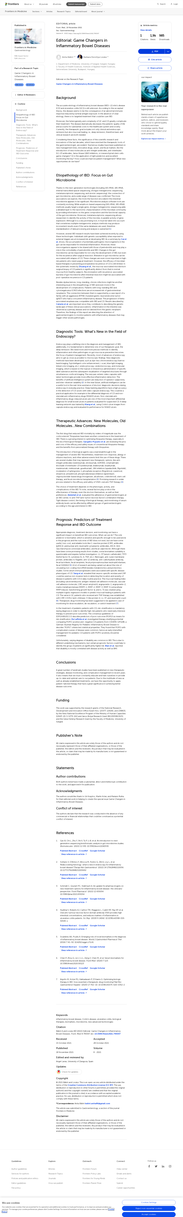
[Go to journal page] (28, 36)
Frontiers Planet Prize (92, 1183)
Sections (35, 11)
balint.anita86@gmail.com (97, 1103)
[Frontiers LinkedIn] (163, 1166)
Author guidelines (19, 1169)
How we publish (55, 1183)
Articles (49, 11)
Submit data (95, 4)
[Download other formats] (168, 51)
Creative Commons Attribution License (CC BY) (90, 1085)
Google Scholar (97, 851)
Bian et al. (110, 646)
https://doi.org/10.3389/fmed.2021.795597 (84, 33)
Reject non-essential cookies (149, 1208)
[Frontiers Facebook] (149, 1166)
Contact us (122, 1178)
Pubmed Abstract (68, 851)
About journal (96, 11)
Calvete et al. (62, 304)
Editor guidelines (18, 1183)
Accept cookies (149, 1214)
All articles (57, 4)
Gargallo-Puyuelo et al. (94, 442)
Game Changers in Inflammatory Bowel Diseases (79, 84)
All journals (43, 4)
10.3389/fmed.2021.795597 (107, 1034)
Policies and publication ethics (24, 1178)
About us (28, 4)
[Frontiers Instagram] (170, 1166)
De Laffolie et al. (79, 619)
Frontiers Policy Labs (92, 1173)
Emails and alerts (124, 1173)
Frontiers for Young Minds (94, 1178)
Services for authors (20, 1173)
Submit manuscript (76, 4)
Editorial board (81, 11)
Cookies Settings (149, 1202)
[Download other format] (147, 67)
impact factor (21, 56)
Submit (120, 1183)
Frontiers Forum (90, 1169)
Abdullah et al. (74, 495)
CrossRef (83, 851)
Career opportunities (126, 1188)
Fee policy (16, 1188)
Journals (52, 1178)
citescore (20, 58)
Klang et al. (90, 404)
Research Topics (64, 11)
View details (146, 30)
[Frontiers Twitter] (156, 1166)
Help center (122, 1169)
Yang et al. (78, 573)
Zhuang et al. (85, 266)
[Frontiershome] (12, 4)
